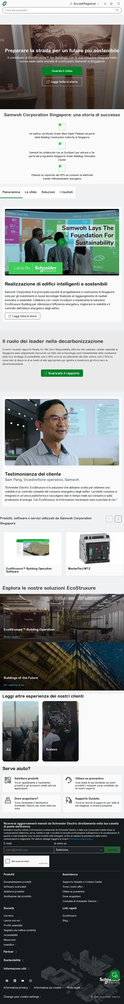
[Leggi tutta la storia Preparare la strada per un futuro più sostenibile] (62, 82)
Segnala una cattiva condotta (20, 930)
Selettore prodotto (14, 891)
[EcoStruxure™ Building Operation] (62, 618)
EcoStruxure (69, 915)
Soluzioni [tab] (48, 192)
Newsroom (10, 939)
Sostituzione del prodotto (17, 896)
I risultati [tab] (66, 192)
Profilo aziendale (13, 925)
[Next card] (118, 521)
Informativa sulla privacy (80, 839)
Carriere (8, 915)
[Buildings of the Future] (62, 666)
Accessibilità (11, 935)
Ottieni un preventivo (74, 891)
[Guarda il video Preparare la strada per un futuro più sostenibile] (62, 71)
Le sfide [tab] (31, 192)
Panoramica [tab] (11, 192)
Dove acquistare (72, 896)
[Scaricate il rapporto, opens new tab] (62, 373)
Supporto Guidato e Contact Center (82, 881)
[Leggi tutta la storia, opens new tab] (22, 316)
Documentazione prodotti (17, 881)
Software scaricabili (15, 886)
